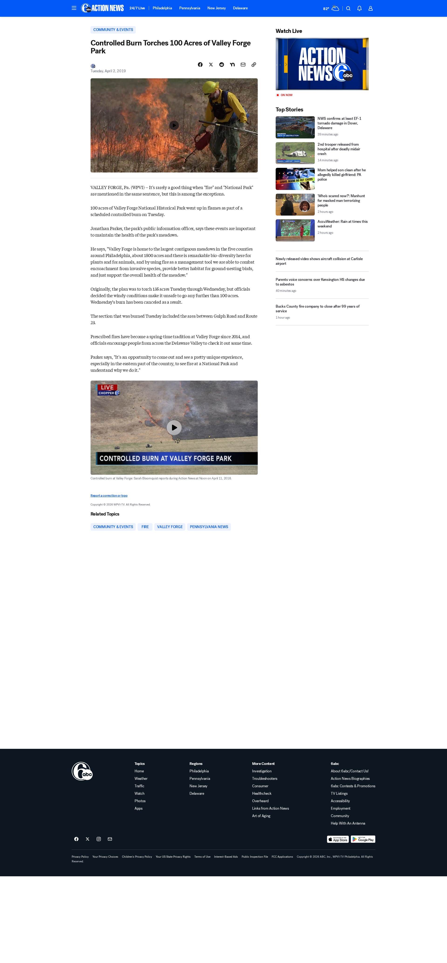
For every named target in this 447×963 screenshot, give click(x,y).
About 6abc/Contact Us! (349, 771)
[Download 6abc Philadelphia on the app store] (338, 839)
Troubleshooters (264, 779)
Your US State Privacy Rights (173, 856)
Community (340, 816)
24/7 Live (137, 8)
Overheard (260, 801)
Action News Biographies (350, 779)
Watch (139, 793)
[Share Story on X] (211, 65)
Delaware (240, 8)
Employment (340, 808)
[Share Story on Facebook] (200, 65)
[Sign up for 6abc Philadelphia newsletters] (110, 839)
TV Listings (339, 793)
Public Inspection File (255, 856)
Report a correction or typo (109, 495)
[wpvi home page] (82, 771)
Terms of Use (202, 856)
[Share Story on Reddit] (222, 65)
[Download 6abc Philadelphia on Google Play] (363, 839)
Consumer (260, 786)
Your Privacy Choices (105, 856)
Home (139, 771)
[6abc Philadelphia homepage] (103, 8)
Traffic (139, 786)
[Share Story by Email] (243, 65)
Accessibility (340, 801)
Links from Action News (270, 808)
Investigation (262, 771)
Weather (141, 779)
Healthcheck (261, 793)
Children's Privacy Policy (137, 856)
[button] (74, 8)
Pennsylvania (189, 8)
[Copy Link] (254, 65)
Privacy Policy (80, 856)
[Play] (322, 64)
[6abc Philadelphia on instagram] (98, 839)
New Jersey (216, 8)
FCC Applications (282, 856)
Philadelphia (162, 8)
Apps (138, 808)
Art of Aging (261, 816)
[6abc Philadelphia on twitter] (87, 839)
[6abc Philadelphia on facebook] (76, 839)
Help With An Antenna (348, 823)
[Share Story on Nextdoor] (232, 65)
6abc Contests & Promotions (353, 786)
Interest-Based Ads (226, 856)
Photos (140, 801)
